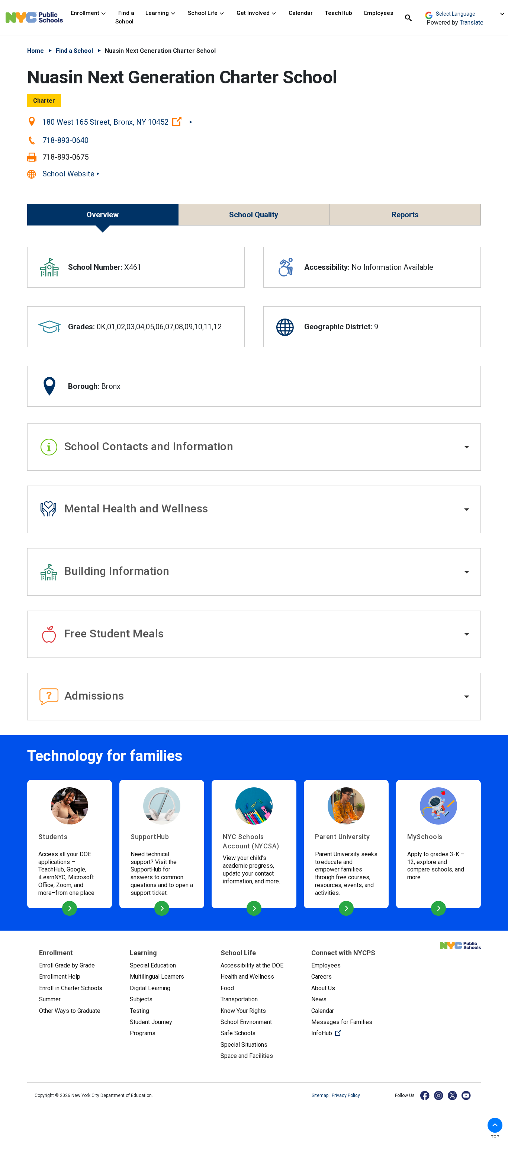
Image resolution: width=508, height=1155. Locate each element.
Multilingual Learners (157, 976)
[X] (453, 1095)
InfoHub (350, 1033)
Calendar (301, 13)
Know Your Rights (243, 1010)
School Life (203, 13)
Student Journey (151, 1022)
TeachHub (338, 13)
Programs (142, 1033)
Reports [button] (405, 214)
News (319, 999)
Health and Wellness (247, 976)
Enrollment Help (59, 976)
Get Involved (254, 13)
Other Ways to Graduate (69, 1010)
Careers (321, 976)
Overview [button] (103, 214)
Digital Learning (150, 988)
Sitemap (320, 1095)
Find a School (124, 17)
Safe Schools (238, 1033)
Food (227, 988)
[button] (254, 447)
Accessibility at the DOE (252, 965)
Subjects (141, 999)
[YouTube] (467, 1095)
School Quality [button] (253, 214)
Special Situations (244, 1044)
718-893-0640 (65, 140)
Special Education (153, 965)
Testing (139, 1010)
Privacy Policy (346, 1095)
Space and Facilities (247, 1055)
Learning (157, 13)
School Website (68, 173)
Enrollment (86, 13)
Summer (50, 999)
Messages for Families (341, 1022)
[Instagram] (439, 1095)
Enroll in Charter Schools (70, 988)
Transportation (239, 999)
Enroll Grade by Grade (67, 965)
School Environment (246, 1022)
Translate (471, 22)
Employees (378, 13)
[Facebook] (425, 1095)
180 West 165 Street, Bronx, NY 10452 (117, 122)
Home (35, 50)
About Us (323, 988)
